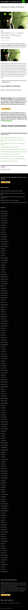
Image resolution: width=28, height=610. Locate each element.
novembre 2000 (4, 557)
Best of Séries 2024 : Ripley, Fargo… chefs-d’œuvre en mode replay (14, 151)
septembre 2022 (4, 222)
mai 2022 (2, 229)
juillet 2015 (3, 328)
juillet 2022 (3, 227)
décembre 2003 (4, 503)
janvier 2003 (3, 527)
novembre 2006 (4, 473)
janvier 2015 (3, 339)
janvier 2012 (3, 379)
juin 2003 (2, 517)
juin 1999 (2, 566)
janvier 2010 (3, 419)
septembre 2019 (4, 279)
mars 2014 (3, 351)
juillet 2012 (3, 375)
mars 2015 (3, 335)
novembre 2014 (4, 344)
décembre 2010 (4, 398)
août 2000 (3, 562)
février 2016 (3, 316)
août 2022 (3, 225)
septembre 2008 (4, 449)
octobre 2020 (3, 262)
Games (2, 30)
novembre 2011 (4, 382)
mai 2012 (2, 377)
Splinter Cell (10, 125)
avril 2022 (3, 232)
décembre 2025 (4, 211)
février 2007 (3, 468)
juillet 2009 (3, 431)
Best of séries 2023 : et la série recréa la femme (10, 154)
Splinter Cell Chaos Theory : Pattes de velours (12, 35)
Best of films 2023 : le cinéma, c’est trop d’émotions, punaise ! (13, 158)
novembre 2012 (4, 372)
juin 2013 (2, 360)
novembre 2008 (4, 445)
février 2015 (3, 337)
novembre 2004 (4, 494)
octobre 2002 (3, 529)
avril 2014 (3, 349)
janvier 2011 (3, 396)
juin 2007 (2, 463)
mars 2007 (3, 466)
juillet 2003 (3, 515)
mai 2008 (2, 456)
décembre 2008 (4, 442)
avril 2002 (3, 536)
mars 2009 (3, 440)
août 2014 (3, 346)
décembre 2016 (4, 304)
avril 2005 (3, 492)
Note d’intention (7, 120)
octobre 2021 (3, 243)
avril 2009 (3, 438)
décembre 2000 (4, 555)
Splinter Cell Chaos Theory (20, 125)
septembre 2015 (4, 325)
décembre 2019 (4, 276)
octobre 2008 (3, 447)
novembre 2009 (4, 424)
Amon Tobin (4, 125)
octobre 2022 (3, 220)
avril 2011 (3, 391)
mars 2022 (3, 234)
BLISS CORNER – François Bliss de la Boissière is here (11, 1)
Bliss (9, 40)
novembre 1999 (4, 564)
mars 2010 (3, 414)
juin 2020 (2, 267)
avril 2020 (3, 272)
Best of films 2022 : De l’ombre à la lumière (9, 161)
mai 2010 (2, 410)
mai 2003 (2, 520)
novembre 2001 (4, 541)
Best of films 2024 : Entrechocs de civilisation (10, 147)
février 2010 (3, 417)
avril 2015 (3, 332)
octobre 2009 (3, 426)
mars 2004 (3, 501)
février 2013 (3, 365)
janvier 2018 (3, 290)
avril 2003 (3, 522)
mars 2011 (3, 393)
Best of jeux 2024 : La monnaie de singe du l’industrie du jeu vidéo (14, 149)
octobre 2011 (3, 384)
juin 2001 (2, 543)
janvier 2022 (3, 239)
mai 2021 (2, 255)
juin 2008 (2, 454)
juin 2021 (2, 253)
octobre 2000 (3, 559)
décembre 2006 (4, 470)
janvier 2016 (3, 318)
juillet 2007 (3, 461)
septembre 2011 (4, 386)
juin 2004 (2, 496)
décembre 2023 (4, 215)
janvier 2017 (3, 302)
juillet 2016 (3, 307)
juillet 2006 (3, 482)
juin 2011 (2, 389)
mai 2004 (2, 499)
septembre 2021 (4, 246)
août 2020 (3, 264)
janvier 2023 (3, 218)
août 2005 (3, 487)
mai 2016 (2, 311)
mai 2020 (2, 269)
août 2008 (3, 452)
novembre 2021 (4, 241)
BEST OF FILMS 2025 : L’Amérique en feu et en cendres (12, 137)
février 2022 (3, 236)
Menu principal (26, 1)
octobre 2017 (3, 295)
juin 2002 (2, 534)
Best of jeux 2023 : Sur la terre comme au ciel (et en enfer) (12, 156)
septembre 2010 (4, 403)
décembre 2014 (4, 342)
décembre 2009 (4, 421)
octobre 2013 (3, 358)
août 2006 (3, 480)
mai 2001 (2, 545)
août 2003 (3, 513)
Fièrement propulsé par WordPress (7, 608)
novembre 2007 (4, 459)
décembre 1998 (4, 571)
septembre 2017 (4, 297)
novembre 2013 (4, 356)
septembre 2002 (4, 531)
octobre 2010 (3, 400)
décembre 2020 (4, 257)
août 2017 (3, 300)
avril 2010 (3, 412)
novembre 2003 (4, 506)
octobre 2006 (3, 475)
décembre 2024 (4, 213)
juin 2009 (2, 433)
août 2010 (3, 405)
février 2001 (3, 550)
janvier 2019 (3, 281)
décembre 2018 (4, 283)
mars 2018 (3, 288)
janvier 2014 (3, 353)
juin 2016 (2, 309)
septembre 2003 (4, 510)
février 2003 (3, 524)
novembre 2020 (4, 260)
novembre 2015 (4, 321)
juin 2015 (2, 330)
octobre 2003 (3, 508)
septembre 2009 (4, 428)
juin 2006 (2, 485)
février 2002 (3, 538)
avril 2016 (3, 314)
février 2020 (3, 274)
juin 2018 (2, 286)
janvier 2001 (3, 552)
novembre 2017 (4, 293)
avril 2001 (3, 548)
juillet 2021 (3, 250)
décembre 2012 (4, 370)
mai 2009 (2, 435)
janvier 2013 (3, 367)
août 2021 (3, 248)
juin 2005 (2, 489)
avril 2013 (3, 363)
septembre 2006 (4, 478)
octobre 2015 (3, 323)
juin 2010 (2, 407)
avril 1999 (3, 569)
